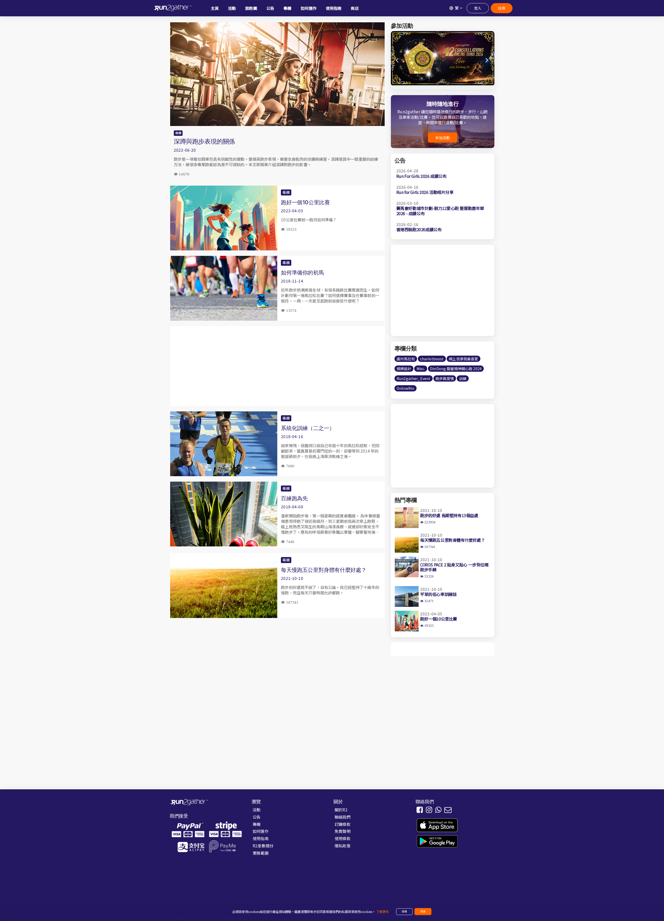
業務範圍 (260, 853)
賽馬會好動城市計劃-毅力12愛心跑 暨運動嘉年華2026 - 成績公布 (440, 210)
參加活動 (442, 137)
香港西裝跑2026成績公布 (419, 229)
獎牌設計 (404, 368)
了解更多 (382, 911)
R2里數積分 (263, 845)
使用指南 (260, 838)
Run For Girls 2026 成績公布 (421, 176)
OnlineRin (405, 388)
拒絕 (404, 911)
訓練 (462, 378)
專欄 (178, 133)
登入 (477, 8)
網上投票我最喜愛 (463, 358)
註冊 (501, 8)
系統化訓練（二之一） (307, 428)
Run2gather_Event (413, 378)
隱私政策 (342, 845)
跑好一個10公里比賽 (305, 202)
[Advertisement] (277, 366)
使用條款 (342, 838)
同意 (423, 911)
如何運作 (260, 831)
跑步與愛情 (444, 378)
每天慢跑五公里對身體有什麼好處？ (323, 570)
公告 (256, 817)
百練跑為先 (294, 498)
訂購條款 (342, 824)
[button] (487, 60)
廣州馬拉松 (406, 358)
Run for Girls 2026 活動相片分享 (425, 192)
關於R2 (341, 809)
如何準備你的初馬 (302, 272)
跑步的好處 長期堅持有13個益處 (449, 515)
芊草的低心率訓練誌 (438, 594)
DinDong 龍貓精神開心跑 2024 (456, 368)
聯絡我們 (342, 817)
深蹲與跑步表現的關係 (204, 141)
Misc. (421, 368)
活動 (256, 809)
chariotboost (432, 358)
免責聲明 (342, 831)
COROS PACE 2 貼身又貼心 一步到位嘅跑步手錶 (454, 567)
